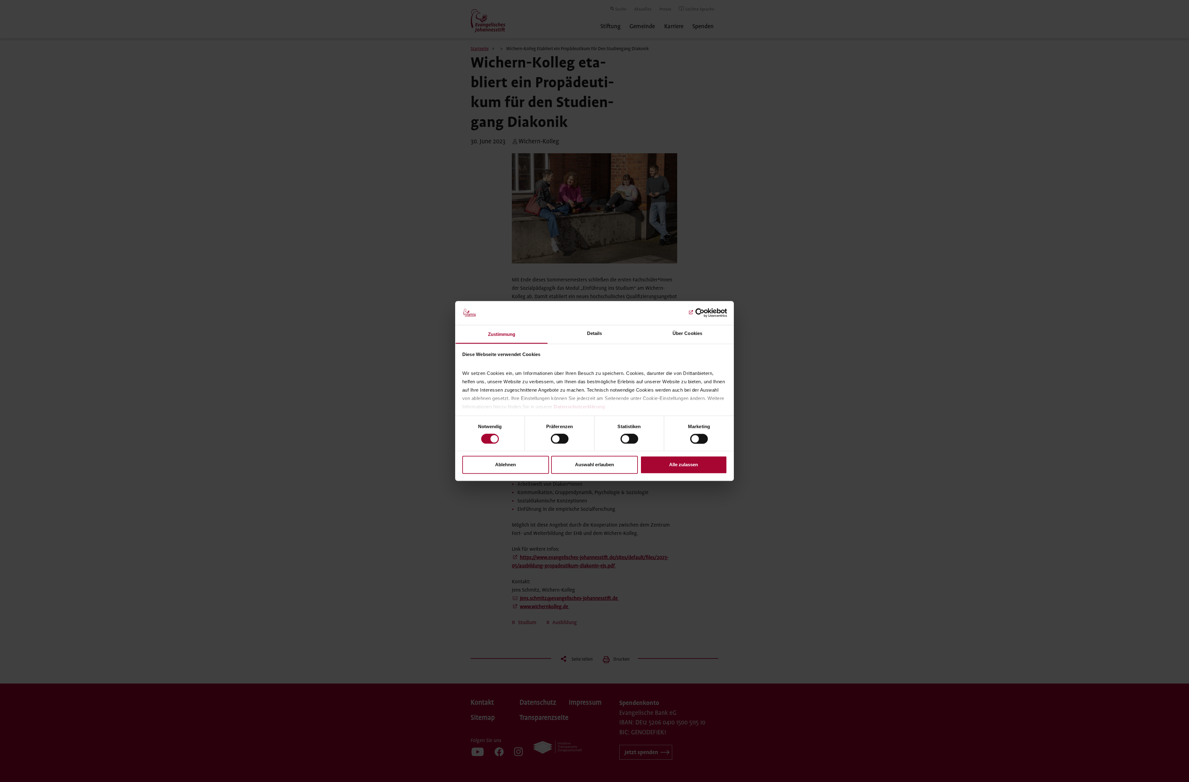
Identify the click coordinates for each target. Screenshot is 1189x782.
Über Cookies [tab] (687, 333)
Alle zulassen (683, 464)
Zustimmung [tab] (502, 334)
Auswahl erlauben (594, 464)
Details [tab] (594, 333)
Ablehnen (505, 464)
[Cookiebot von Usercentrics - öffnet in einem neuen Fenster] (700, 313)
